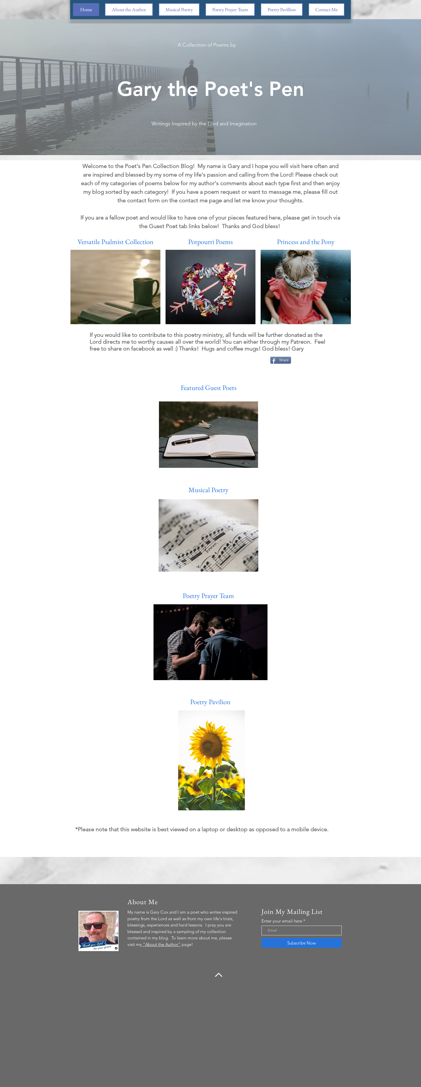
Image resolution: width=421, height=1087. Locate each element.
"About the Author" (161, 944)
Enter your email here (281, 921)
